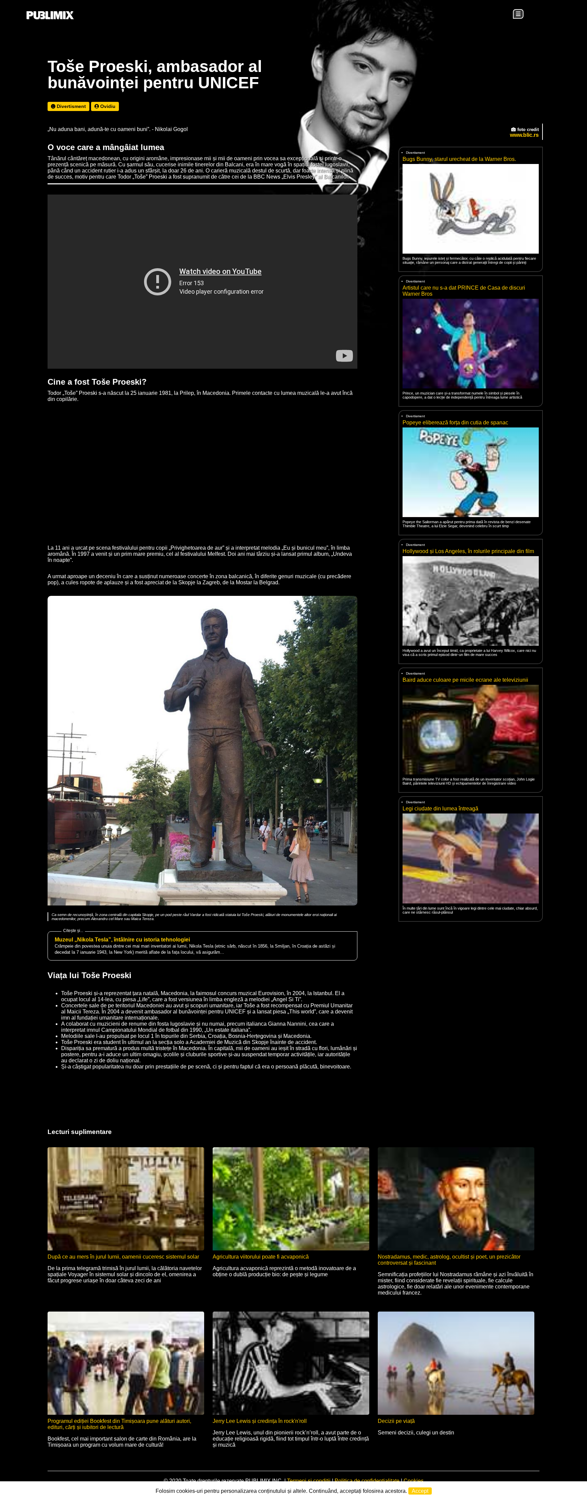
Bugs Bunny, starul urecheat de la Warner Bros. (459, 159)
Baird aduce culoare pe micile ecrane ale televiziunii (465, 680)
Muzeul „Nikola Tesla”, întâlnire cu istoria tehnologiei (122, 939)
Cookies (414, 1481)
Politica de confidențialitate (367, 1481)
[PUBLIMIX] (50, 16)
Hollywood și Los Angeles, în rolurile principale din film (468, 551)
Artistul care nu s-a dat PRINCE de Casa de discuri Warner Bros (464, 291)
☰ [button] (518, 14)
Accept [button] (420, 1491)
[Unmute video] (202, 282)
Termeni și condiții (309, 1481)
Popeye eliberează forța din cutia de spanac (455, 422)
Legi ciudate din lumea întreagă (440, 808)
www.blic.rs (524, 135)
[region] (468, 981)
